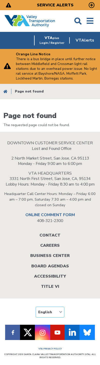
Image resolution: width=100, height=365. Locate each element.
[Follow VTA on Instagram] (42, 332)
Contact (50, 235)
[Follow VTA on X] (27, 332)
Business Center (50, 255)
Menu (90, 21)
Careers (50, 245)
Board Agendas (50, 266)
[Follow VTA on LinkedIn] (72, 332)
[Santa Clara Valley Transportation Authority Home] (30, 21)
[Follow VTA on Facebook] (13, 332)
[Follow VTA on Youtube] (57, 332)
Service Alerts (55, 5)
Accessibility (50, 276)
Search (78, 21)
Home (5, 91)
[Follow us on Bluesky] (87, 332)
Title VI (50, 286)
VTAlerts (85, 40)
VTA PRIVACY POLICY (50, 348)
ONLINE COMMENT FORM (50, 215)
